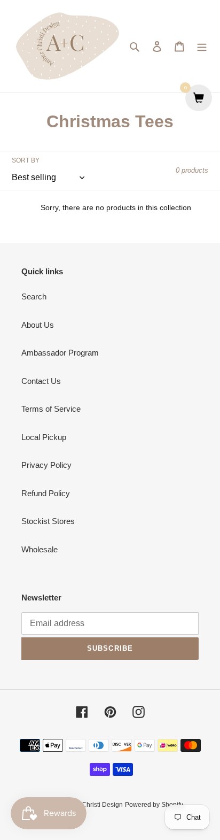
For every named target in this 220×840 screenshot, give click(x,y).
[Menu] (202, 46)
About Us (37, 324)
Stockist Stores (48, 521)
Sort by (26, 160)
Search (33, 296)
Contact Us (41, 381)
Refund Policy (45, 493)
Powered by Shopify (154, 804)
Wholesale (39, 549)
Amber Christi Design (92, 804)
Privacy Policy (46, 464)
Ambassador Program (60, 352)
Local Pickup (43, 437)
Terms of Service (51, 408)
